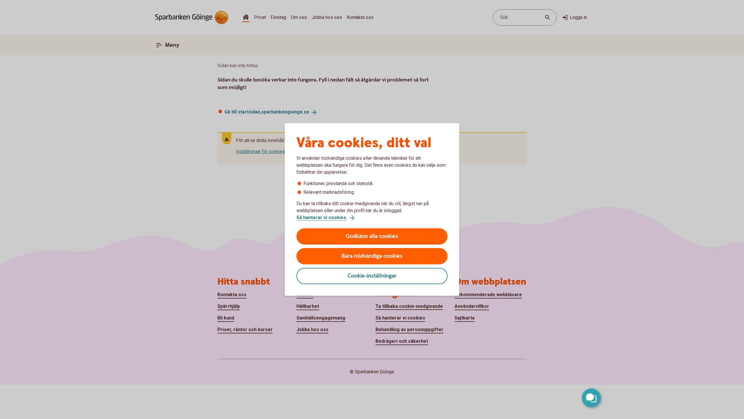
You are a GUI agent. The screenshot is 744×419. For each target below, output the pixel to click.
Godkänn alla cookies (372, 236)
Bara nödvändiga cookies (372, 256)
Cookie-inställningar (372, 275)
